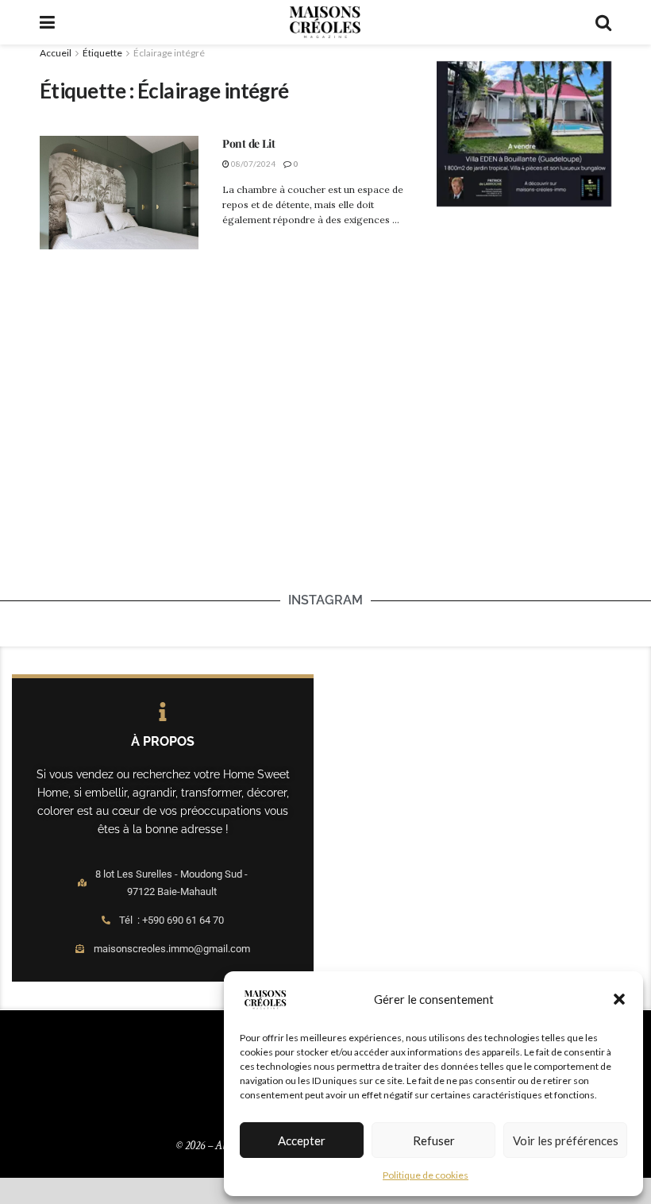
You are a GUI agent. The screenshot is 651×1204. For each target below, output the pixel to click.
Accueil (55, 53)
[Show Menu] (47, 22)
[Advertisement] (544, 337)
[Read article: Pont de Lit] (119, 192)
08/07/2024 (252, 163)
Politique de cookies (425, 1175)
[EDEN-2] (524, 132)
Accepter (302, 1140)
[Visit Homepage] (325, 22)
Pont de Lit (248, 143)
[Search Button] (603, 22)
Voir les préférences (565, 1140)
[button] (619, 999)
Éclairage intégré (169, 53)
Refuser (434, 1140)
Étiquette (102, 53)
